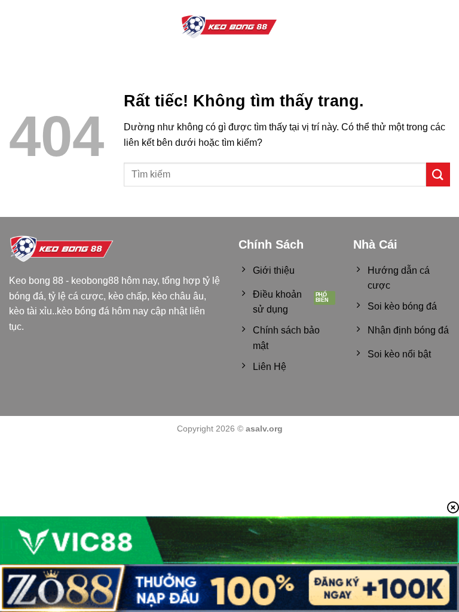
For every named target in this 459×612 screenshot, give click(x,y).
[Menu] (16, 27)
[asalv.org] (229, 27)
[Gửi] (438, 174)
